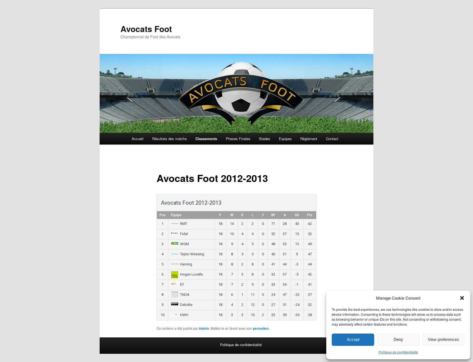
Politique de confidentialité (398, 352)
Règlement (308, 138)
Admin (204, 328)
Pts (309, 215)
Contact (332, 138)
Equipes (285, 138)
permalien (261, 328)
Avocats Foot (146, 28)
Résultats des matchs (169, 138)
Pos (163, 215)
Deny (398, 339)
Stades (264, 138)
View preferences (443, 339)
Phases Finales (238, 138)
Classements (206, 138)
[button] (462, 298)
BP (273, 215)
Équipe (176, 215)
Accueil (137, 138)
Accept (353, 339)
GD (297, 215)
